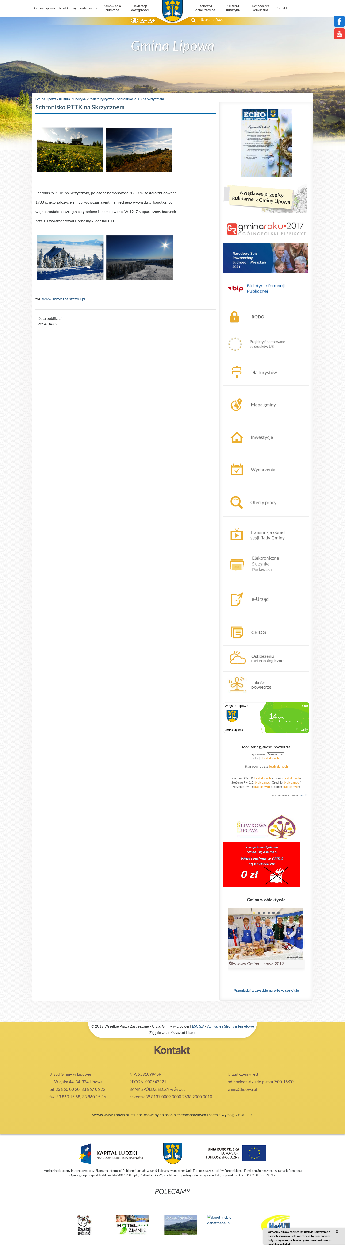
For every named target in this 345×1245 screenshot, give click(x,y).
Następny (316, 1221)
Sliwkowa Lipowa (237, 809)
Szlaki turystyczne (101, 99)
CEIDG (228, 617)
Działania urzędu (237, 421)
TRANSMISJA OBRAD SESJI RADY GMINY (258, 519)
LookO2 (303, 795)
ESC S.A (198, 1026)
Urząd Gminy (67, 8)
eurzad (228, 582)
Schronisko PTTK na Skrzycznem (140, 99)
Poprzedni (29, 1221)
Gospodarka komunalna (260, 8)
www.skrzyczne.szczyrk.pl (63, 299)
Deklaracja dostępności (140, 8)
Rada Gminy (88, 8)
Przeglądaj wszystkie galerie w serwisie (266, 990)
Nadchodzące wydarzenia (244, 453)
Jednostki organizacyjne (205, 8)
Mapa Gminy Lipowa (240, 388)
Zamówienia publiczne (112, 8)
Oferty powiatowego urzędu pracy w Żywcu (259, 486)
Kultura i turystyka (233, 8)
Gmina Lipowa (44, 8)
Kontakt (281, 8)
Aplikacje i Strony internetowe (230, 1026)
